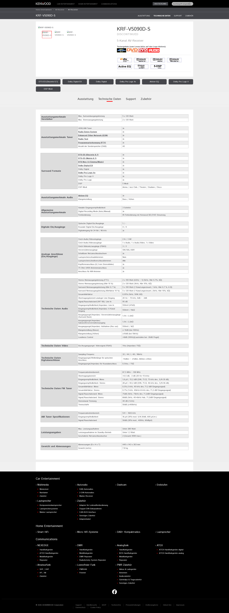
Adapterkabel (85, 519)
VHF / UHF (44, 569)
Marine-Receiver (86, 496)
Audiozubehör (125, 576)
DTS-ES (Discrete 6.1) (88, 154)
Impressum (180, 605)
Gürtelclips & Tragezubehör (130, 579)
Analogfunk (123, 545)
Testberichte (116, 605)
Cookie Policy (95, 607)
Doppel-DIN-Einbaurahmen (90, 508)
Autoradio (82, 485)
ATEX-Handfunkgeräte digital (171, 549)
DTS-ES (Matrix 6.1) (87, 158)
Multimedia (43, 485)
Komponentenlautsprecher (51, 505)
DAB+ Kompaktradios (128, 532)
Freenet (82, 572)
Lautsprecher (44, 501)
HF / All (43, 572)
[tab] (85, 101)
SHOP (104, 605)
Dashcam (121, 485)
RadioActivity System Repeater (92, 560)
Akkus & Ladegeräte (127, 569)
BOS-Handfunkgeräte (128, 553)
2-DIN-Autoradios (86, 492)
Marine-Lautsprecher (48, 512)
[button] (45, 27)
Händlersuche (92, 605)
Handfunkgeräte (46, 549)
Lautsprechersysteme (49, 508)
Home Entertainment (88, 4)
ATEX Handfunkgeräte (49, 553)
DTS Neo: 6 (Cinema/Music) (91, 162)
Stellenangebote (152, 605)
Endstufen (162, 485)
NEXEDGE (43, 545)
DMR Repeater (85, 556)
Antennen (123, 572)
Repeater (43, 560)
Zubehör (189, 16)
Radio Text (83, 139)
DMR (80, 545)
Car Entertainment (66, 4)
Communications (109, 4)
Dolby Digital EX (85, 165)
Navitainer (44, 492)
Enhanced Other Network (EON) (93, 135)
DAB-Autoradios (86, 489)
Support (178, 16)
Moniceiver (44, 489)
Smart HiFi (43, 532)
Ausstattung (144, 16)
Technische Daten (162, 16)
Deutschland (160, 4)
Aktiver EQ (83, 195)
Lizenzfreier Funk (86, 565)
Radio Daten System (87, 132)
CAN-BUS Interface (87, 512)
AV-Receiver (59, 10)
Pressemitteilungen (133, 605)
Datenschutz (81, 607)
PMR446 (83, 569)
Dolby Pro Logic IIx (86, 172)
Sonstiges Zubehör (87, 515)
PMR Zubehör (124, 565)
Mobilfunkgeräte (46, 556)
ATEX (160, 545)
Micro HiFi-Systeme (87, 532)
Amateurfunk (44, 565)
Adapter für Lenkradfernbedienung (93, 505)
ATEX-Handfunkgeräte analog (171, 553)
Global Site (167, 605)
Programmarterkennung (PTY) (92, 142)
